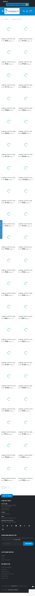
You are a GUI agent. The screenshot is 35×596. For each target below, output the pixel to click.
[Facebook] (11, 525)
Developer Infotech (13, 589)
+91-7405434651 (5, 514)
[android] (29, 525)
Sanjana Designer (16, 19)
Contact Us (4, 569)
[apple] (2, 529)
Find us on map (5, 509)
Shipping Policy (5, 571)
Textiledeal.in (14, 586)
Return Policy (4, 578)
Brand (7, 19)
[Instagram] (2, 525)
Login (2, 557)
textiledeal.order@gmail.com (8, 518)
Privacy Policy (4, 576)
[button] (24, 11)
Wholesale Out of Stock (7, 574)
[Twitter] (7, 525)
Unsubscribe (17, 539)
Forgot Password (5, 560)
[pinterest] (20, 525)
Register (3, 555)
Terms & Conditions (6, 567)
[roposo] (24, 525)
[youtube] (16, 525)
